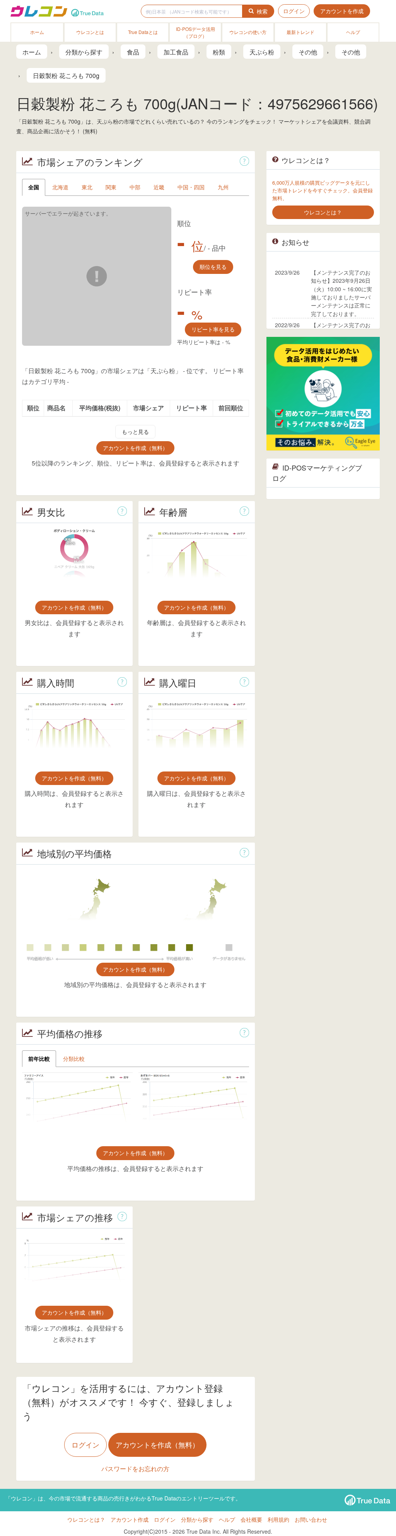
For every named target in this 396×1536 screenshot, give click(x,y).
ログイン (294, 11)
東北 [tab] (87, 187)
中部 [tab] (135, 187)
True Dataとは (143, 32)
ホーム (37, 32)
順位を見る (213, 266)
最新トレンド (300, 32)
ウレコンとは (90, 32)
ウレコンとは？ (86, 1519)
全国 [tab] (33, 187)
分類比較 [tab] (74, 1058)
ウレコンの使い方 (247, 32)
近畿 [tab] (159, 187)
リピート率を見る (213, 329)
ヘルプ (353, 32)
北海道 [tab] (60, 187)
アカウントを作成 (342, 11)
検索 (262, 11)
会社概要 (251, 1519)
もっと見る (135, 431)
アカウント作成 (129, 1519)
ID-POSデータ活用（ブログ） (195, 32)
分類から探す (197, 1519)
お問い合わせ (311, 1519)
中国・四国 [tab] (191, 187)
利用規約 (278, 1519)
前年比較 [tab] (39, 1058)
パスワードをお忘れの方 (135, 1468)
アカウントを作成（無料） (135, 448)
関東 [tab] (111, 187)
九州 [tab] (223, 187)
